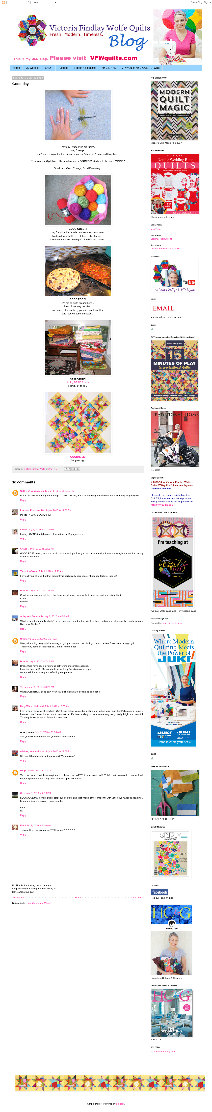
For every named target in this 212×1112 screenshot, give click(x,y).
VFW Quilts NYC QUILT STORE (141, 67)
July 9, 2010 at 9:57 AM (57, 706)
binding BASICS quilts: (78, 382)
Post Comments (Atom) (39, 903)
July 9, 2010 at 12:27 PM (40, 770)
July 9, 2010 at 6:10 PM (38, 793)
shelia (23, 529)
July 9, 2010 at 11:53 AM (48, 732)
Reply (23, 500)
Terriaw (24, 687)
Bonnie (24, 661)
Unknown (25, 639)
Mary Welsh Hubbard (32, 706)
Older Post (137, 897)
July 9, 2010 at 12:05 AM (41, 548)
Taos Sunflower (29, 571)
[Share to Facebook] (75, 469)
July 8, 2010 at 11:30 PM (41, 529)
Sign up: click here (172, 623)
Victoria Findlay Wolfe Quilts (165, 248)
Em (22, 825)
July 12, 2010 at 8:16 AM (38, 825)
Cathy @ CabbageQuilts (33, 491)
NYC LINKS (109, 67)
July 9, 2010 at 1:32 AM (41, 590)
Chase (23, 548)
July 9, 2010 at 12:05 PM (59, 751)
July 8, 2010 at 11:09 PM (58, 510)
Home (16, 67)
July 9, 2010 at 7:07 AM (44, 639)
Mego (23, 770)
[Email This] (65, 469)
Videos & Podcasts (85, 67)
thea (22, 793)
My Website (32, 67)
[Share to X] (72, 469)
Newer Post (19, 897)
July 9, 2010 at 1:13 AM (51, 571)
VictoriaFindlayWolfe (161, 238)
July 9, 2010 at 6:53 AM (56, 616)
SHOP (49, 67)
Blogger (120, 1103)
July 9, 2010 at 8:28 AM (41, 687)
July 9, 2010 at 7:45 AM (41, 661)
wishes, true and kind (32, 751)
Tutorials (63, 67)
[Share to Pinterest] (78, 469)
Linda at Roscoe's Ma (32, 510)
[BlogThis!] (69, 469)
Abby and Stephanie (31, 616)
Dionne (24, 590)
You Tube (156, 229)
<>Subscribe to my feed (163, 1051)
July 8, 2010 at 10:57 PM (61, 491)
